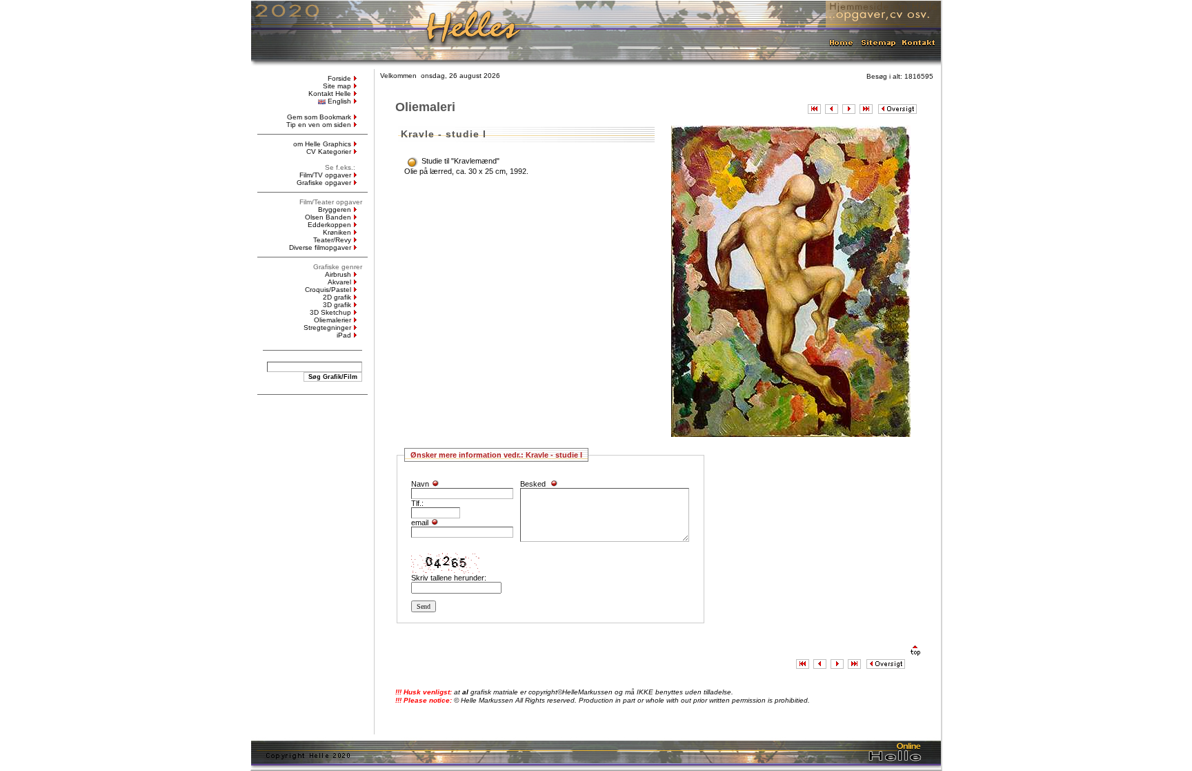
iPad (344, 335)
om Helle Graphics (322, 144)
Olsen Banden (328, 217)
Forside (339, 78)
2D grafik (337, 297)
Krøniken (337, 232)
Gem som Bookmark (319, 117)
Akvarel (339, 282)
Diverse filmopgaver (320, 247)
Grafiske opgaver (324, 182)
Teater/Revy (332, 240)
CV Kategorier (328, 151)
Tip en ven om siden (318, 124)
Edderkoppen (329, 224)
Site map (337, 86)
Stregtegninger (327, 327)
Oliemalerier (332, 320)
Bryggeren (334, 209)
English (339, 101)
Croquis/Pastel (328, 289)
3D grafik (337, 305)
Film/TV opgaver (325, 175)
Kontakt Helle (329, 93)
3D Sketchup (330, 312)
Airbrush (338, 274)
